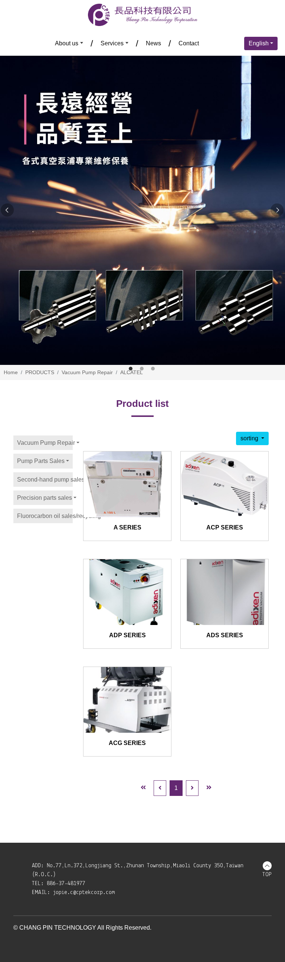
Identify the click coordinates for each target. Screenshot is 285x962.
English (259, 43)
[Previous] (160, 788)
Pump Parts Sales (41, 461)
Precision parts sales (44, 498)
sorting (250, 438)
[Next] (192, 788)
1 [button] (130, 368)
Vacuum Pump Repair (45, 443)
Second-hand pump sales (45, 479)
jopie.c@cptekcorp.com (84, 892)
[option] (142, 210)
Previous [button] (7, 210)
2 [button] (142, 368)
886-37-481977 (66, 884)
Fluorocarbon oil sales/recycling (45, 516)
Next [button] (277, 210)
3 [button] (153, 368)
